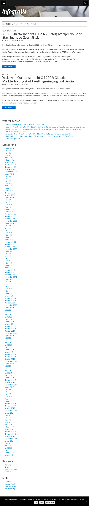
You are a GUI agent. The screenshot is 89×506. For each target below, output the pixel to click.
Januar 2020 (9, 324)
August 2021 (9, 279)
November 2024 (10, 193)
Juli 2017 (8, 389)
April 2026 (8, 155)
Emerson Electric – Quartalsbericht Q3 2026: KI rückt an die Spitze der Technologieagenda (38, 134)
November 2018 (10, 357)
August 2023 (9, 223)
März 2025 (8, 186)
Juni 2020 (8, 312)
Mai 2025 (8, 181)
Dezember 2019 (10, 326)
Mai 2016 (8, 420)
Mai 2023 (8, 230)
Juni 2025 (8, 179)
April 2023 (8, 232)
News (7, 467)
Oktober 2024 (10, 195)
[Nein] (86, 501)
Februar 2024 (9, 209)
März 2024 (8, 207)
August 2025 (9, 174)
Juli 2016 (8, 415)
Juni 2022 (8, 256)
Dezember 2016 (10, 403)
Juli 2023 (8, 225)
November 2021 (10, 272)
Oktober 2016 (10, 408)
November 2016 (10, 406)
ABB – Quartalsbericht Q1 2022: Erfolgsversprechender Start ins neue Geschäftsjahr (42, 35)
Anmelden (8, 481)
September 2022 (11, 249)
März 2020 (8, 319)
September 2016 (11, 410)
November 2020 (10, 300)
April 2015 (8, 448)
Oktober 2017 (10, 382)
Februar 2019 (9, 350)
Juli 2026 (8, 151)
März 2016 (8, 424)
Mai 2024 (8, 202)
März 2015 (8, 450)
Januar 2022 (9, 268)
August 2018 (9, 364)
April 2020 (8, 317)
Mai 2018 (8, 371)
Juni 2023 (8, 228)
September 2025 (11, 172)
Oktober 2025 (10, 169)
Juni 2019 (8, 340)
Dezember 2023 (10, 214)
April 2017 (8, 396)
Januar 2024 (9, 211)
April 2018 (8, 373)
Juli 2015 (8, 443)
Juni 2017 (8, 392)
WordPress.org (10, 489)
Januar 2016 (9, 429)
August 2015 (9, 441)
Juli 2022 (8, 254)
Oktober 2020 (10, 303)
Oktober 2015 (10, 436)
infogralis (14, 11)
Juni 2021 (8, 284)
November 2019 (10, 329)
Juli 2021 (8, 282)
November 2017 (10, 380)
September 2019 (11, 333)
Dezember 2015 (10, 432)
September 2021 (11, 277)
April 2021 (8, 289)
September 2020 (11, 305)
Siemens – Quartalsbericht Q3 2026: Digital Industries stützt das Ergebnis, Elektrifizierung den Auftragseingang (45, 127)
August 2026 (9, 148)
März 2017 (8, 399)
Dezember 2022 (10, 242)
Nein (41, 502)
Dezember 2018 (10, 354)
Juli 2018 (8, 366)
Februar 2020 (9, 321)
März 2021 (8, 291)
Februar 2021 (9, 293)
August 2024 (9, 197)
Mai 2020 (8, 314)
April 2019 (8, 345)
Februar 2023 (9, 237)
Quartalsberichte (10, 31)
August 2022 (9, 251)
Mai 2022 (8, 258)
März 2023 (8, 235)
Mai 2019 (8, 343)
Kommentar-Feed (11, 486)
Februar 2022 (9, 265)
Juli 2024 (8, 200)
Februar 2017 (9, 401)
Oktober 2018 (10, 359)
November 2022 (10, 244)
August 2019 (9, 335)
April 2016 (8, 422)
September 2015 (11, 438)
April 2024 (8, 204)
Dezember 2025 (10, 165)
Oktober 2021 (10, 275)
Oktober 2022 (10, 247)
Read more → (9, 67)
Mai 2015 (8, 446)
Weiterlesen (50, 502)
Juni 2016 (8, 417)
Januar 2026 (9, 162)
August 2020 (9, 307)
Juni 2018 (8, 368)
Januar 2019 (9, 352)
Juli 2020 (8, 310)
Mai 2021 (8, 286)
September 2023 (11, 221)
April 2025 (8, 183)
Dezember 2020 (10, 298)
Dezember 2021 (10, 270)
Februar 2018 (9, 378)
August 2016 (9, 413)
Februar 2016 (9, 427)
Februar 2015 (9, 453)
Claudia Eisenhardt (10, 40)
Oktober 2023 (10, 219)
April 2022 (8, 261)
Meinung (8, 465)
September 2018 (11, 361)
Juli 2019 (8, 338)
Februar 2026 (9, 160)
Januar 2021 (9, 296)
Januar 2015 (9, 455)
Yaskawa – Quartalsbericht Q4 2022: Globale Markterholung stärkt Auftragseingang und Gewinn (39, 79)
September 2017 (11, 385)
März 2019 (8, 347)
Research (8, 472)
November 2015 (10, 434)
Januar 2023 (9, 240)
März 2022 (8, 263)
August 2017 (9, 387)
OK (36, 502)
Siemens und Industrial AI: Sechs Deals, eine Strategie (24, 124)
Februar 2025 (9, 188)
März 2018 (8, 375)
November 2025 (10, 167)
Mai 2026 (8, 153)
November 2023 (10, 216)
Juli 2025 (8, 176)
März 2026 (8, 158)
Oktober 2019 (10, 331)
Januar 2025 (9, 190)
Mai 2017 (8, 394)
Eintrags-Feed (10, 484)
